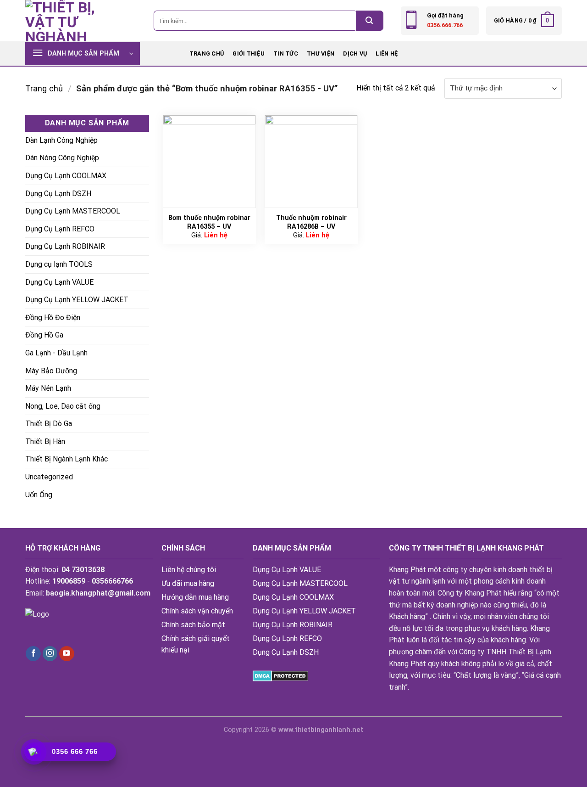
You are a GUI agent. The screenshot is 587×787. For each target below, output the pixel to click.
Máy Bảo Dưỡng (51, 370)
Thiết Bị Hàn (45, 441)
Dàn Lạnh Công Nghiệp (61, 140)
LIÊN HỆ (387, 53)
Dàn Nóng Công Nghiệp (62, 157)
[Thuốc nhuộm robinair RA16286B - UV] (311, 161)
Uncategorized (49, 476)
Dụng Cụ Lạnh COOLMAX (65, 175)
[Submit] (369, 21)
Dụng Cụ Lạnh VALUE (59, 282)
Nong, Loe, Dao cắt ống (62, 406)
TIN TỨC (285, 53)
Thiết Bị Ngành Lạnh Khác (66, 459)
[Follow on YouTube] (66, 654)
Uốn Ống (38, 494)
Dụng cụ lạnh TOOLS (59, 264)
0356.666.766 (445, 25)
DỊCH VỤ (355, 53)
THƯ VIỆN (320, 53)
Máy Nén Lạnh (48, 388)
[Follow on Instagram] (50, 654)
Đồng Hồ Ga (44, 335)
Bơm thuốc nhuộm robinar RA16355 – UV (209, 222)
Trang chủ (206, 53)
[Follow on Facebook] (33, 654)
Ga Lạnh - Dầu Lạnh (56, 353)
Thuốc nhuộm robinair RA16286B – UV (311, 222)
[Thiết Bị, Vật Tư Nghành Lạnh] (71, 20)
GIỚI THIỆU (249, 53)
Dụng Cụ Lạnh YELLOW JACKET (76, 299)
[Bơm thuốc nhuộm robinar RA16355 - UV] (209, 161)
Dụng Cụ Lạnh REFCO (59, 229)
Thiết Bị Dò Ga (48, 423)
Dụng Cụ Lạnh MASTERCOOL (72, 211)
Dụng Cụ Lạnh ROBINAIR (65, 246)
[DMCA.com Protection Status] (280, 675)
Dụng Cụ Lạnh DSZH (58, 193)
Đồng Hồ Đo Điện (52, 317)
